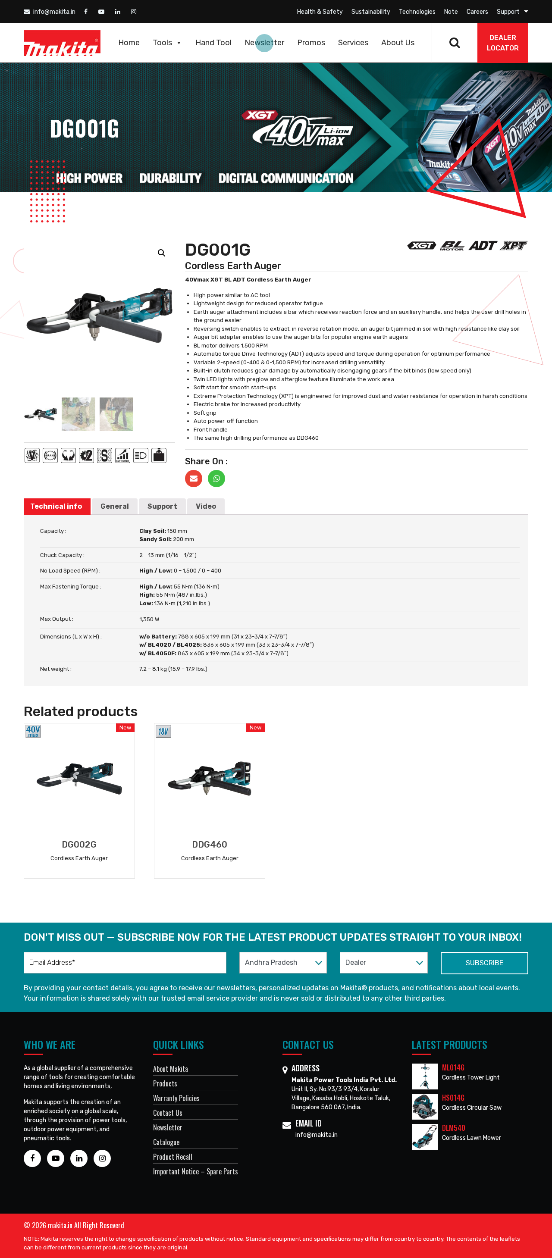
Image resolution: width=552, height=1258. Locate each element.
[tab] (56, 506)
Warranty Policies (176, 1098)
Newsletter (264, 42)
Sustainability (370, 12)
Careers (477, 12)
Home (129, 42)
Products (165, 1083)
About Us (397, 42)
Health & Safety (320, 12)
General (114, 506)
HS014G (453, 1097)
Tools (162, 42)
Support (508, 12)
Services (353, 42)
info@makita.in (53, 12)
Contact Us (167, 1113)
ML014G (453, 1067)
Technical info (56, 506)
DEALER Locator (503, 43)
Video (206, 506)
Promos (311, 42)
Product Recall (172, 1157)
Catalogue (166, 1142)
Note (451, 12)
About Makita (170, 1069)
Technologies (417, 12)
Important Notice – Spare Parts (195, 1171)
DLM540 (453, 1128)
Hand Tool (213, 42)
